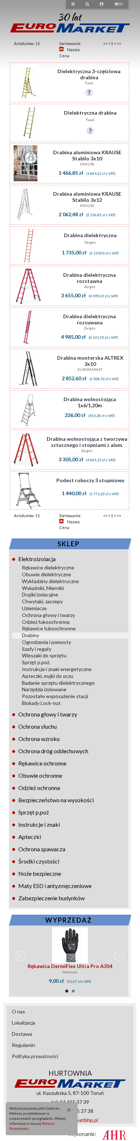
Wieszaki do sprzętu (44, 655)
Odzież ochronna (39, 787)
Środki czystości (38, 861)
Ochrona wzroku (39, 738)
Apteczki (29, 836)
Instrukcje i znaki (39, 824)
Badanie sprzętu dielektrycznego (58, 683)
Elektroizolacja (37, 558)
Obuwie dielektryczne (46, 574)
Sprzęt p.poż (33, 812)
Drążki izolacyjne (40, 594)
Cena (64, 55)
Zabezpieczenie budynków (51, 897)
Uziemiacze (34, 608)
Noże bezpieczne (39, 873)
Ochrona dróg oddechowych (53, 750)
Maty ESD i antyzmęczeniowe (55, 885)
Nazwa (73, 49)
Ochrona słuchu (37, 726)
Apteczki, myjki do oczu (47, 676)
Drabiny (30, 635)
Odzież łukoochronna (46, 622)
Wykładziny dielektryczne (50, 581)
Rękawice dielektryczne (48, 567)
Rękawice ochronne (42, 763)
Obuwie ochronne (40, 775)
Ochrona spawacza (41, 848)
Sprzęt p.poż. (36, 662)
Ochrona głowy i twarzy (48, 615)
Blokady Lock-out (41, 703)
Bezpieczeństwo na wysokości (56, 799)
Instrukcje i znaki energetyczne (57, 669)
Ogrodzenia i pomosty (46, 642)
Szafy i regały (36, 649)
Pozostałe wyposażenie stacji (55, 696)
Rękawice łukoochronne (49, 628)
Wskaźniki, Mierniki (43, 588)
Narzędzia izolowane (44, 689)
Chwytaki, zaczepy (42, 601)
